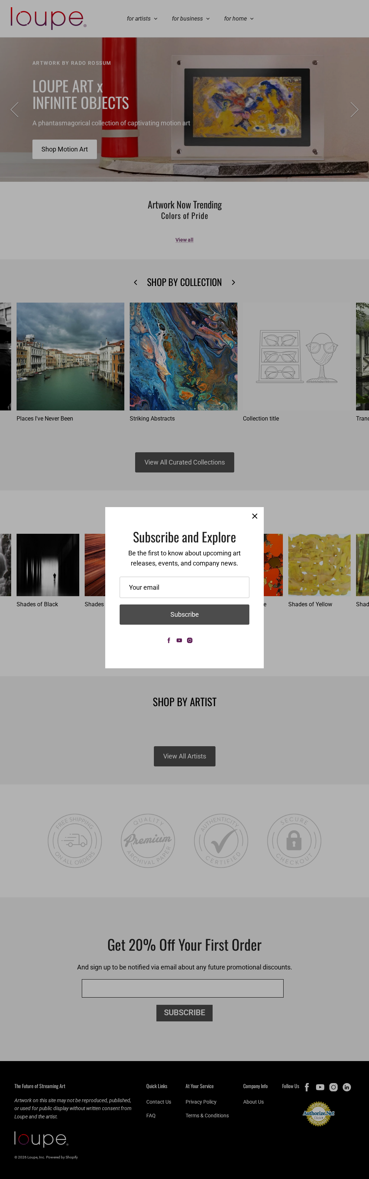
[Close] (255, 516)
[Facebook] (169, 640)
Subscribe (184, 614)
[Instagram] (189, 640)
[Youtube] (179, 640)
